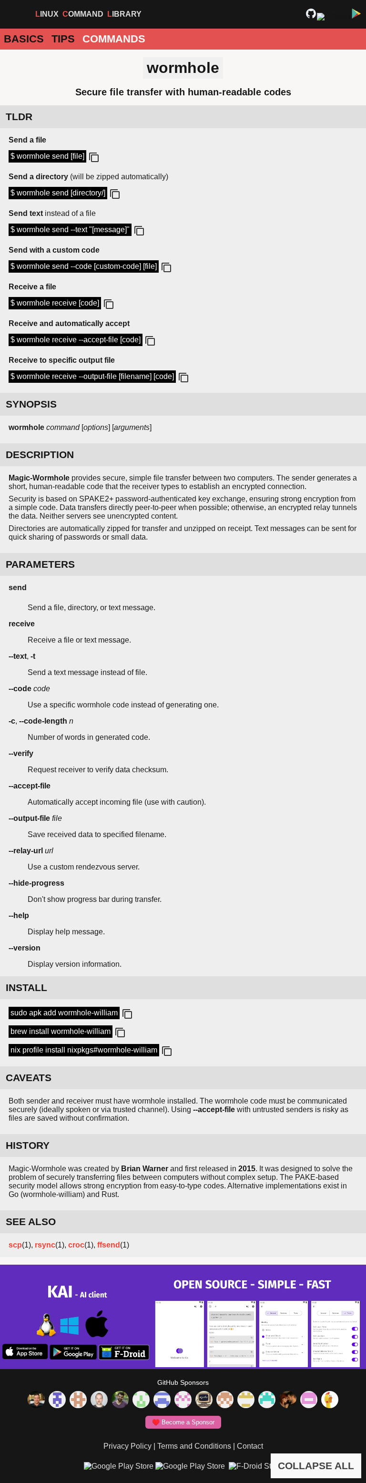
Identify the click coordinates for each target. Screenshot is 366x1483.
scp (15, 1245)
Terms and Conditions (194, 1446)
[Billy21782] (308, 1400)
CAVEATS (28, 1077)
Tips (63, 39)
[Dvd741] (141, 1400)
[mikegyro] (36, 1400)
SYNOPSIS (31, 404)
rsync (45, 1245)
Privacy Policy (127, 1446)
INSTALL (26, 987)
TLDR (19, 116)
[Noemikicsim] (287, 1400)
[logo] (15, 14)
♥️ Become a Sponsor (183, 1422)
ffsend (108, 1245)
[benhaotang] (162, 1400)
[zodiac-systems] (57, 1400)
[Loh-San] (245, 1400)
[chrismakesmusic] (225, 1400)
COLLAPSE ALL (316, 1465)
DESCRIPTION (40, 454)
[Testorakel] (99, 1400)
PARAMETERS (40, 564)
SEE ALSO (31, 1221)
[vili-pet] (204, 1400)
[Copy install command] (126, 1014)
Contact (250, 1446)
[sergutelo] (329, 1400)
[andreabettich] (120, 1400)
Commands (113, 39)
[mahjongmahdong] (183, 1400)
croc (76, 1245)
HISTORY (28, 1145)
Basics (24, 39)
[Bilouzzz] (78, 1400)
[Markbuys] (266, 1400)
